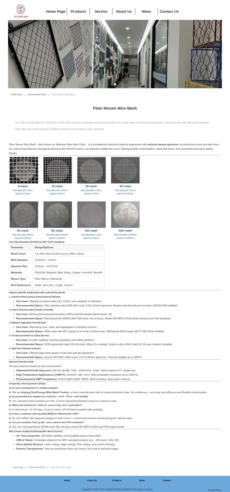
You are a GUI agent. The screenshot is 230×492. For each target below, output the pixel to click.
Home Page (16, 94)
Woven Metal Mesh (37, 94)
